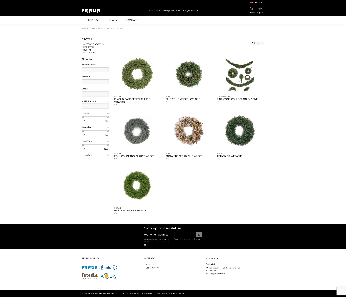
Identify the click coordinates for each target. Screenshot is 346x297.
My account (151, 264)
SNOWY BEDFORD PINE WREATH (185, 156)
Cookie (141, 293)
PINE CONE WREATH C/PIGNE (183, 99)
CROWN (87, 39)
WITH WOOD (89, 53)
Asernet (181, 293)
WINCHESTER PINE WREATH (130, 210)
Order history (152, 268)
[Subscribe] (199, 234)
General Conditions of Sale (157, 293)
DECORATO (88, 47)
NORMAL (87, 50)
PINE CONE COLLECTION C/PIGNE (237, 99)
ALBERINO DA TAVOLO (93, 44)
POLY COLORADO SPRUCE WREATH (135, 156)
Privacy (133, 293)
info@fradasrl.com (217, 274)
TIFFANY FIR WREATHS (229, 156)
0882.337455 (214, 271)
